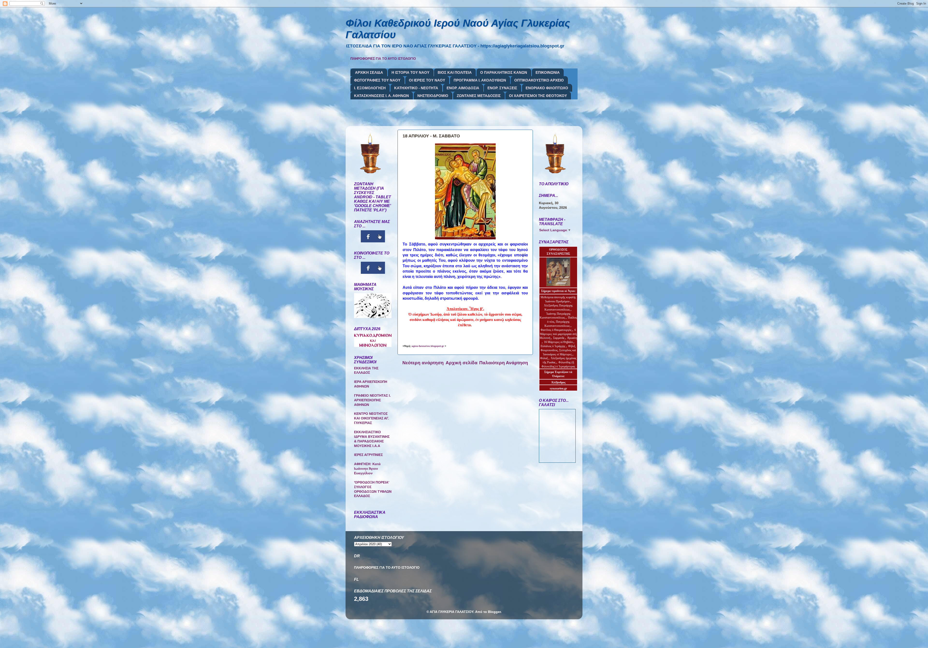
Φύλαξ (544, 358)
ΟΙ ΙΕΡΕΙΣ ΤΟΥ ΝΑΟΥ (427, 80)
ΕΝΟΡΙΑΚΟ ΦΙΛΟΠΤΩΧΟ (547, 88)
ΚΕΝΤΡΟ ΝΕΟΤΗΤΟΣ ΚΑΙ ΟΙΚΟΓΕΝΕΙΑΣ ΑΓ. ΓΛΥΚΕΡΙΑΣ (371, 418)
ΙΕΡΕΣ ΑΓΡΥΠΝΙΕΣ (368, 455)
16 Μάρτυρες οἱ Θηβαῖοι (558, 342)
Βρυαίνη (572, 338)
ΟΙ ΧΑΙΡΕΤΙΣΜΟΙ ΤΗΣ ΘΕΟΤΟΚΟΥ (538, 96)
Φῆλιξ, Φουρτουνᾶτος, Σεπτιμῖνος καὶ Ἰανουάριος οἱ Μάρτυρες (558, 350)
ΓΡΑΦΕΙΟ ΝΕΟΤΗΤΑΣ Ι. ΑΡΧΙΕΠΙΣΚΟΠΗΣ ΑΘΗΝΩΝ (372, 400)
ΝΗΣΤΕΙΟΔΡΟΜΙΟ (432, 96)
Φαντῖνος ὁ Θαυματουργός (556, 330)
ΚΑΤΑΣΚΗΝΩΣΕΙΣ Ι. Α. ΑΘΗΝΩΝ (381, 96)
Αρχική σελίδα (462, 362)
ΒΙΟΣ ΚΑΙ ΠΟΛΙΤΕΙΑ (455, 72)
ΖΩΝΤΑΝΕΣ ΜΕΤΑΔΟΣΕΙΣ (479, 96)
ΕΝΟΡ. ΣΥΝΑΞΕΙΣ (502, 88)
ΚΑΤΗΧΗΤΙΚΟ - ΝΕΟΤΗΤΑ (416, 88)
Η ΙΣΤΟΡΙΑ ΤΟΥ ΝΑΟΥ (410, 72)
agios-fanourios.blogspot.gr (428, 346)
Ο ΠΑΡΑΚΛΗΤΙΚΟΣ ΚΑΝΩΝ (503, 72)
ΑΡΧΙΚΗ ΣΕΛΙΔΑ (369, 72)
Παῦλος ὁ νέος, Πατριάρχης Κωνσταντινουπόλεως (560, 322)
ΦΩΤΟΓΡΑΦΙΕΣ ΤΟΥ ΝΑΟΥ (377, 80)
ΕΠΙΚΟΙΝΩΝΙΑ (548, 72)
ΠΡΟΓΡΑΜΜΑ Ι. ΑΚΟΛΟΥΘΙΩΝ (480, 80)
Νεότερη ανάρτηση (423, 362)
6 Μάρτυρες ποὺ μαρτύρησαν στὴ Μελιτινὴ (558, 334)
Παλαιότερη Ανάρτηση (503, 362)
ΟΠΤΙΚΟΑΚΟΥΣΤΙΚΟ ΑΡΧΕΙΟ (539, 80)
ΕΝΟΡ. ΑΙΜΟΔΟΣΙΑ (463, 88)
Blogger (494, 612)
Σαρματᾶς (559, 338)
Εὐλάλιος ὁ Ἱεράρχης (553, 346)
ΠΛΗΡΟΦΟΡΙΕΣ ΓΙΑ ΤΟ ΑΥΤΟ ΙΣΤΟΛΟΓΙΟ (383, 58)
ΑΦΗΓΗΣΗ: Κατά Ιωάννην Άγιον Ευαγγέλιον (367, 468)
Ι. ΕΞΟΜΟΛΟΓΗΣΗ (370, 88)
